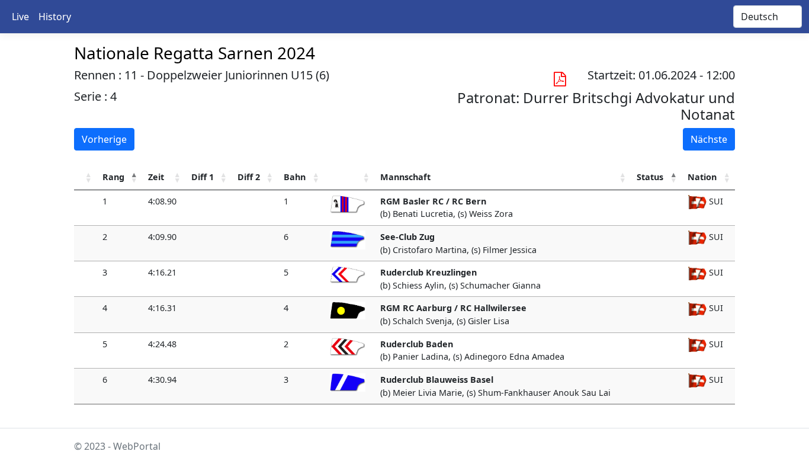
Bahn (295, 177)
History (54, 16)
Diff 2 (248, 177)
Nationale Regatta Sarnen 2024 (194, 52)
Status (650, 177)
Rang (113, 177)
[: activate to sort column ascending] (85, 177)
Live (20, 16)
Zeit (156, 177)
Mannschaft (405, 177)
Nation (702, 177)
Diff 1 (202, 177)
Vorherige (104, 139)
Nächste (709, 139)
